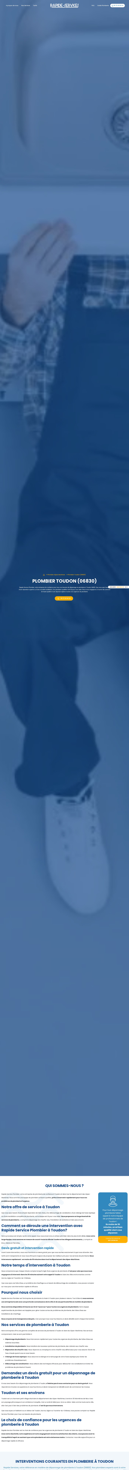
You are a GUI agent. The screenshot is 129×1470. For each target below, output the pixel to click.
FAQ (93, 5)
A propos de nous (12, 5)
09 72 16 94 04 (118, 5)
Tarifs (35, 5)
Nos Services (25, 5)
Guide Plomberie (103, 5)
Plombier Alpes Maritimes (56, 575)
